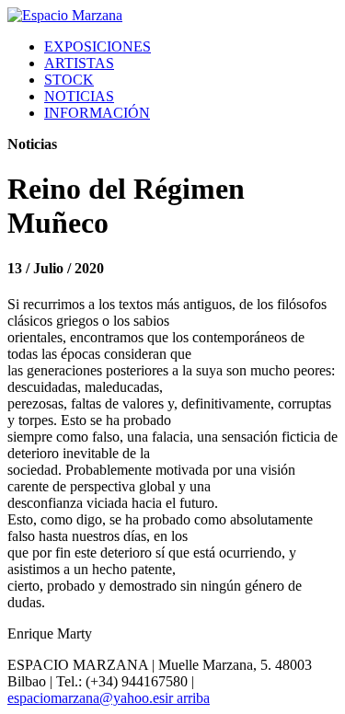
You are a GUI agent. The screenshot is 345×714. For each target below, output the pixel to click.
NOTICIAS (79, 96)
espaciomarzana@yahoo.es (86, 698)
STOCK (69, 79)
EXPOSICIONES (97, 46)
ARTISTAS (79, 63)
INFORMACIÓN (97, 113)
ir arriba (187, 698)
